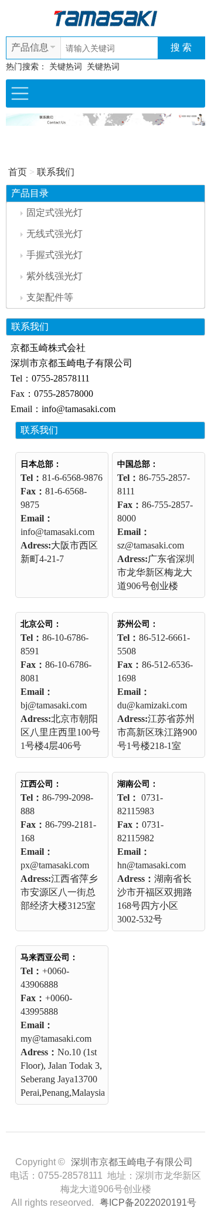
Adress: (36, 545)
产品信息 (30, 47)
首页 (17, 172)
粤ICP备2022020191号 (148, 1203)
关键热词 (65, 66)
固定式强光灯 (54, 213)
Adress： (135, 879)
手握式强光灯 (54, 255)
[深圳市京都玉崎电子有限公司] (105, 17)
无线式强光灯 (54, 234)
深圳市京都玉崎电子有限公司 (132, 1162)
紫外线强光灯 (54, 276)
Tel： (31, 478)
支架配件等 (49, 297)
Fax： (33, 491)
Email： (37, 518)
